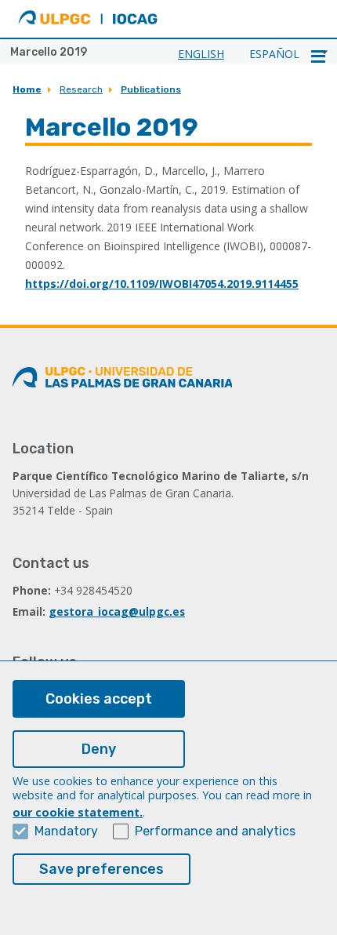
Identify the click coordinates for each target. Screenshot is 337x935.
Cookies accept (98, 699)
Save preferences (101, 869)
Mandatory (66, 831)
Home (27, 89)
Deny (99, 749)
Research (81, 89)
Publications (151, 89)
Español (274, 53)
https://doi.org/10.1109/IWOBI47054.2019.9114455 (162, 283)
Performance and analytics (215, 831)
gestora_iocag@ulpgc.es (117, 611)
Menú (318, 56)
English (201, 53)
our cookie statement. (78, 812)
